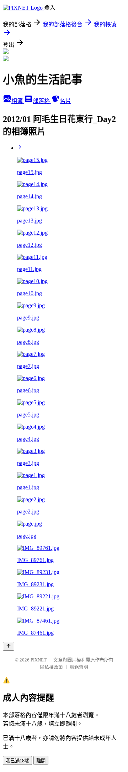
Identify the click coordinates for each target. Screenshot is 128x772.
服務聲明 (79, 667)
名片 (65, 101)
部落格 (42, 101)
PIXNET (39, 660)
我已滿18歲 (17, 760)
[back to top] (8, 646)
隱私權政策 (51, 667)
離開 (41, 760)
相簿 (17, 101)
